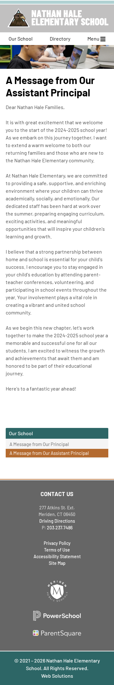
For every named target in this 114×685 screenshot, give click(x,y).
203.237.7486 (60, 527)
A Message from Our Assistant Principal (49, 453)
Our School (21, 39)
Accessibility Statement (57, 556)
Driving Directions (57, 521)
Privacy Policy (57, 543)
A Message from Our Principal (39, 444)
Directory (60, 39)
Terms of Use (57, 550)
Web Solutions (57, 676)
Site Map (57, 563)
